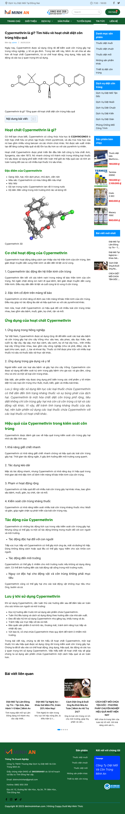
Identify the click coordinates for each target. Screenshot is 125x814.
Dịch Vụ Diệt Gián (105, 119)
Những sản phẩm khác (105, 62)
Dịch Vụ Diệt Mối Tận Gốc (107, 95)
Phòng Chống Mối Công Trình (105, 126)
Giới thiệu (31, 21)
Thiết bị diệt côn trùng (104, 71)
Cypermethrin (36, 136)
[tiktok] (20, 799)
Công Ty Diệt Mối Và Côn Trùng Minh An (107, 769)
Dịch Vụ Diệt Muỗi (105, 102)
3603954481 (38, 771)
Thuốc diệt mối (103, 54)
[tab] (58, 729)
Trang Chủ (13, 21)
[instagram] (11, 799)
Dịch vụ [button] (45, 21)
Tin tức (100, 21)
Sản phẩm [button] (63, 21)
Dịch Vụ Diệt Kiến (105, 113)
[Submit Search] (99, 12)
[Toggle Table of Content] (32, 119)
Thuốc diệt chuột (105, 49)
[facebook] (113, 3)
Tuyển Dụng (84, 21)
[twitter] (118, 3)
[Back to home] (17, 12)
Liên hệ (114, 21)
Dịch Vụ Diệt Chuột (106, 107)
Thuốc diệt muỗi (104, 43)
